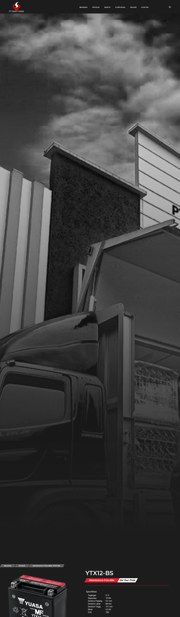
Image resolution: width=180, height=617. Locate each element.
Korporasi (120, 7)
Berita (107, 7)
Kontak (145, 7)
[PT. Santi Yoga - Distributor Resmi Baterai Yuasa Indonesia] (16, 7)
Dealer (133, 7)
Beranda (83, 7)
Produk (96, 7)
